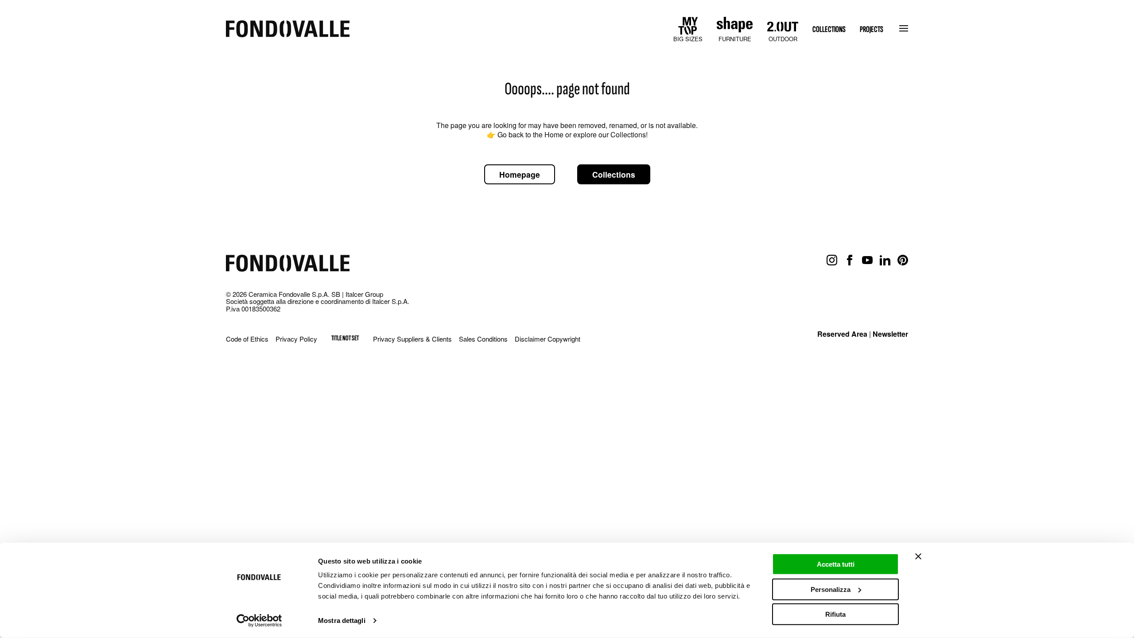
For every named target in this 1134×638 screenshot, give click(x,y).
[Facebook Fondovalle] (849, 260)
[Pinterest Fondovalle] (902, 260)
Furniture (734, 39)
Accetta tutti (835, 564)
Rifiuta (835, 614)
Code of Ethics (247, 338)
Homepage (519, 174)
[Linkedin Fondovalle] (885, 260)
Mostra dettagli (341, 620)
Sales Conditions (483, 338)
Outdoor (783, 39)
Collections (829, 29)
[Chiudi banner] (918, 556)
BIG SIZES (688, 39)
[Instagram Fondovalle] (832, 260)
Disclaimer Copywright (547, 338)
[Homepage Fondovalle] (288, 29)
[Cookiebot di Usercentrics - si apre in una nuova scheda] (259, 620)
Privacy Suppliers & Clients (412, 338)
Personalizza (830, 589)
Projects (871, 29)
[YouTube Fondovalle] (867, 260)
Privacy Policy (296, 338)
